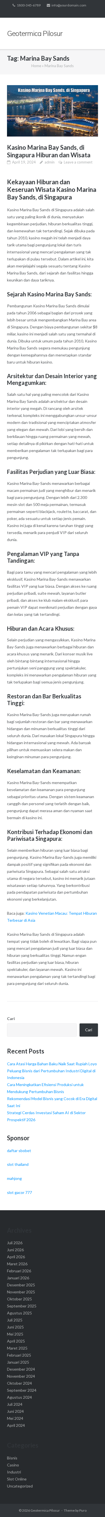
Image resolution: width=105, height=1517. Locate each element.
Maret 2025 (17, 1348)
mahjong (14, 1178)
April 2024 (16, 1425)
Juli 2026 (14, 1242)
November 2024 (21, 1376)
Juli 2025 (14, 1320)
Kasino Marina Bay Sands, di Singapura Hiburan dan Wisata (48, 151)
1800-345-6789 (29, 5)
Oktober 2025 (19, 1298)
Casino (13, 1465)
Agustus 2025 (19, 1313)
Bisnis (12, 1457)
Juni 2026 (15, 1249)
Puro (83, 1510)
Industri (14, 1472)
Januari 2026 (18, 1277)
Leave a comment (78, 162)
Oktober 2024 (19, 1383)
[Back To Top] (91, 1503)
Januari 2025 (18, 1362)
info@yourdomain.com (69, 5)
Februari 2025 (19, 1355)
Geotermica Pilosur (45, 1510)
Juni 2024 (15, 1411)
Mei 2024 (15, 1418)
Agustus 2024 (19, 1397)
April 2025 (16, 1341)
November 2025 (21, 1291)
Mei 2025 (15, 1334)
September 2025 (21, 1305)
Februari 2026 (19, 1270)
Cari (11, 1018)
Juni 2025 (15, 1327)
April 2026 (16, 1256)
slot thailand (18, 1164)
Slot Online (17, 1479)
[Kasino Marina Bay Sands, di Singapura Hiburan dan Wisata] (52, 111)
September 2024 (21, 1390)
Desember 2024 (21, 1369)
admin (50, 162)
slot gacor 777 (19, 1192)
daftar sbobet (19, 1150)
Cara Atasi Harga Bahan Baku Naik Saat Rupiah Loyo (52, 1063)
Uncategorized (20, 1486)
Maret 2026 (17, 1263)
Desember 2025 (21, 1284)
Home (36, 65)
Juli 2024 (14, 1404)
